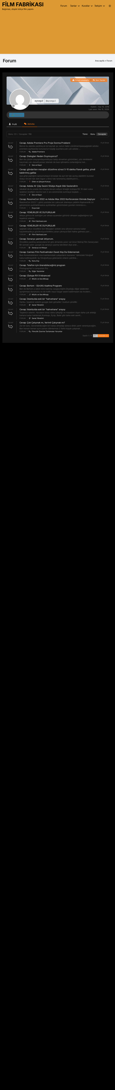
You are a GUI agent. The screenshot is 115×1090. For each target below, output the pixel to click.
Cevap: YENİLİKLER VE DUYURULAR (37, 212)
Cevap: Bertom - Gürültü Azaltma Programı (40, 285)
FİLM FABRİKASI (23, 4)
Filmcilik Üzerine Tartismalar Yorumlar (47, 331)
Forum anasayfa (82, 80)
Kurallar (86, 5)
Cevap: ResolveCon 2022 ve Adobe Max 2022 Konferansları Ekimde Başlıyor (57, 199)
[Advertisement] (57, 32)
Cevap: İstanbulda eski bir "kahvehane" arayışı (42, 299)
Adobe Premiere (38, 152)
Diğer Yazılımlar (38, 271)
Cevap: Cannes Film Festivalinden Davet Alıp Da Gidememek (49, 252)
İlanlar (73, 5)
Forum (63, 5)
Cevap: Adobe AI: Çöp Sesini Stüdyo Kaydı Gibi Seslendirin (48, 186)
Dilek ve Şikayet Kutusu (41, 182)
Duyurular (36, 208)
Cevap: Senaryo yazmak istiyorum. (36, 238)
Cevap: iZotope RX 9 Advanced (34, 275)
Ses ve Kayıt (37, 165)
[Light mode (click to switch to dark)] (110, 6)
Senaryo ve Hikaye (39, 248)
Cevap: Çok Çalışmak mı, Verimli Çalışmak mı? (42, 322)
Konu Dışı (35, 261)
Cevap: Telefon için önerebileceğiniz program (42, 265)
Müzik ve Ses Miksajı (40, 279)
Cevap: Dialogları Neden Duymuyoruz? (38, 156)
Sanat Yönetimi (38, 305)
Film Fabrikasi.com (39, 221)
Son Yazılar (100, 80)
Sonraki (102, 336)
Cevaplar (102, 134)
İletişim (98, 5)
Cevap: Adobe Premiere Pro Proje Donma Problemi (44, 143)
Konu (92, 134)
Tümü (85, 134)
